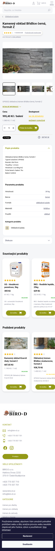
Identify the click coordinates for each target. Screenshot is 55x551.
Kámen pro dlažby (10, 505)
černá (47, 197)
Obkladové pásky (18, 228)
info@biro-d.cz (13, 431)
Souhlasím (27, 544)
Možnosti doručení (37, 120)
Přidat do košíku (26, 128)
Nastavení (27, 536)
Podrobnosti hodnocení (33, 33)
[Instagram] (11, 447)
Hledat (49, 10)
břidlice (47, 208)
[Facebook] (5, 447)
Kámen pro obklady (10, 509)
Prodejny (15, 456)
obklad (47, 214)
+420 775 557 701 (15, 436)
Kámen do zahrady (10, 513)
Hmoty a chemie (9, 517)
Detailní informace (10, 107)
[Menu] (52, 3)
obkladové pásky (43, 203)
